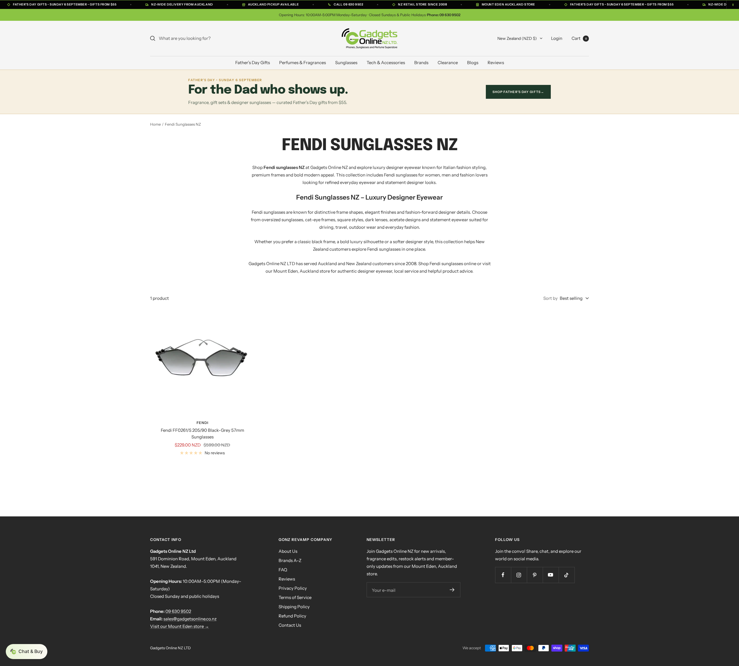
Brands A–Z (290, 560)
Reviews (496, 62)
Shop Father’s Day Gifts (518, 92)
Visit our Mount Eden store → (179, 626)
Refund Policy (292, 616)
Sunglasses (346, 62)
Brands (421, 62)
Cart (579, 38)
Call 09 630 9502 (348, 4)
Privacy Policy (293, 588)
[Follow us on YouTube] (551, 575)
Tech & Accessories (386, 62)
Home (155, 124)
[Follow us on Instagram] (519, 575)
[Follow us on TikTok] (566, 575)
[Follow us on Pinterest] (535, 575)
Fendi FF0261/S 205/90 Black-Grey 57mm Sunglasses (202, 433)
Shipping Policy (294, 606)
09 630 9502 (178, 611)
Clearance (448, 62)
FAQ (283, 569)
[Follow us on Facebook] (503, 575)
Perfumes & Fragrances (302, 62)
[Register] (452, 589)
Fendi (202, 423)
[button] (26, 651)
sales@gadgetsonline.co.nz (190, 619)
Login (556, 38)
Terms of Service (295, 597)
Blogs (472, 62)
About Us (288, 551)
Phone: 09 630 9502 (443, 15)
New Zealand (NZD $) (517, 38)
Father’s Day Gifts (252, 62)
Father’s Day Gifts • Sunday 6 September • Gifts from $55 (64, 4)
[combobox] (202, 38)
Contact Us (290, 625)
